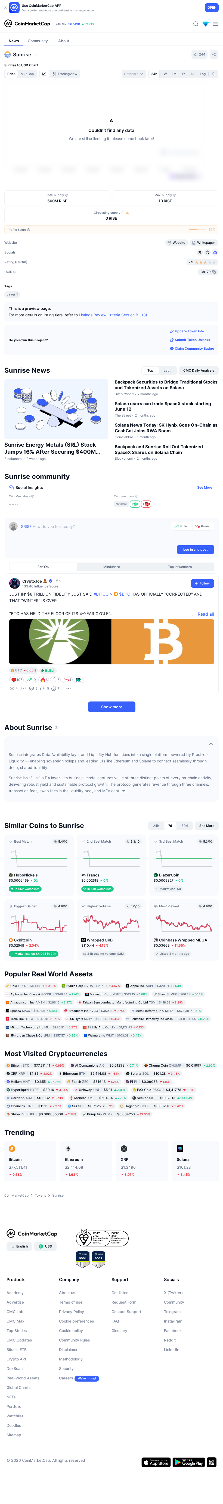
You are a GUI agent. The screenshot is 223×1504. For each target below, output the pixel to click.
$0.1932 (37, 1129)
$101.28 (155, 1105)
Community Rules (74, 1371)
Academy (15, 1324)
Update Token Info (189, 363)
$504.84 (100, 1129)
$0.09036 (150, 1113)
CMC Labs (16, 1343)
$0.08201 (154, 1137)
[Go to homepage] (27, 24)
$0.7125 (93, 1137)
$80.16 (39, 1121)
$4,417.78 (165, 1121)
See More (204, 519)
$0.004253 (118, 1146)
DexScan (15, 1400)
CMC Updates (19, 1371)
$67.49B (74, 24)
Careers (66, 1409)
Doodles (14, 1457)
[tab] (44, 74)
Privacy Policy (71, 1343)
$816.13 (95, 1113)
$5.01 (102, 1121)
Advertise (15, 1333)
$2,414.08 (91, 1105)
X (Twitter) (173, 1324)
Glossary (119, 1362)
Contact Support (126, 1343)
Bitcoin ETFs (18, 1381)
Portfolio (14, 1438)
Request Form (124, 1333)
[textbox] (95, 564)
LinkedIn (171, 1381)
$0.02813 (165, 1129)
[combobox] (134, 74)
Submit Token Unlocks (192, 371)
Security (66, 1400)
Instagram (173, 1352)
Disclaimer (68, 1381)
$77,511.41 (37, 1097)
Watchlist (15, 1447)
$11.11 (36, 1137)
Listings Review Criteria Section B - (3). (113, 346)
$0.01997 (182, 1097)
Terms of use (70, 1333)
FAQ (115, 1352)
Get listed (120, 1324)
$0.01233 (106, 1097)
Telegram (172, 1343)
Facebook (173, 1362)
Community (174, 1333)
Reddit (170, 1371)
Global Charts (19, 1419)
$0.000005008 (43, 1146)
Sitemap (14, 1466)
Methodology (71, 1390)
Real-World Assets (23, 1409)
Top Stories (17, 1362)
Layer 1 (12, 326)
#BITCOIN (103, 625)
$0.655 (36, 1113)
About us (67, 1324)
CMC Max (15, 1352)
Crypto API (16, 1390)
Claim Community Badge (194, 380)
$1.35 (31, 1105)
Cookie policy (71, 1362)
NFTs (11, 1428)
